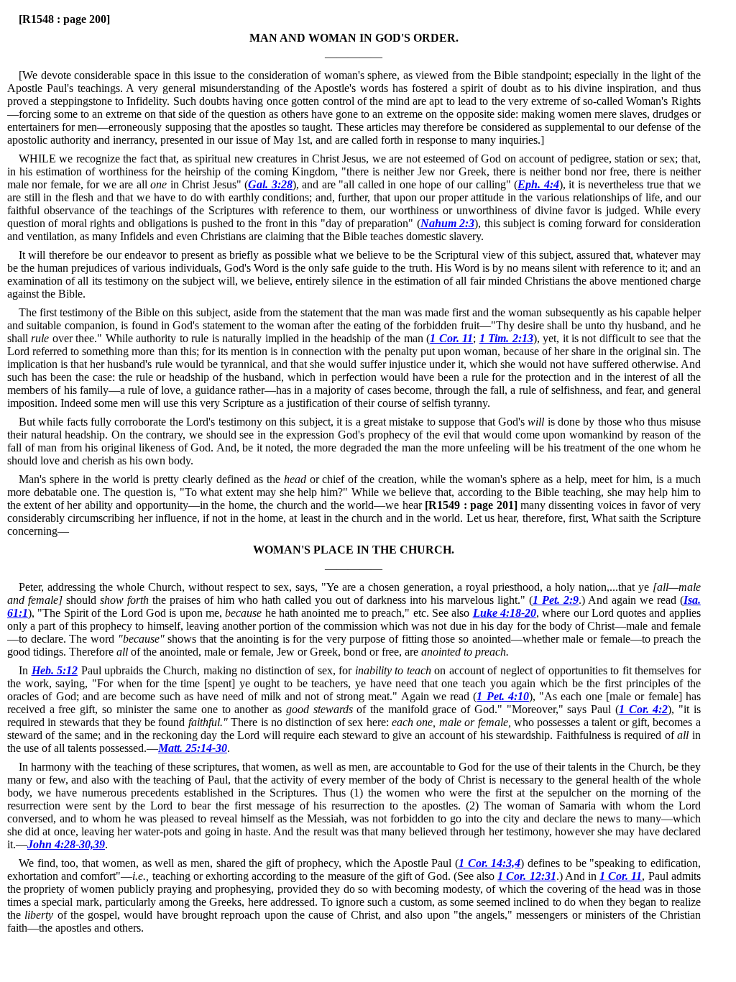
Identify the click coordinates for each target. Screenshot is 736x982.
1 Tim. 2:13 (506, 338)
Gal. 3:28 (270, 184)
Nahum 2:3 (447, 223)
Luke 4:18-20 (504, 613)
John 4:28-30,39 (66, 844)
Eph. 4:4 (538, 184)
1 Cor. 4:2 (643, 709)
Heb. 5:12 (55, 670)
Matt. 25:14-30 (192, 748)
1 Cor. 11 (451, 338)
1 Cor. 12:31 (526, 876)
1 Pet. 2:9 (556, 600)
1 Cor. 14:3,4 (489, 863)
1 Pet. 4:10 (503, 696)
